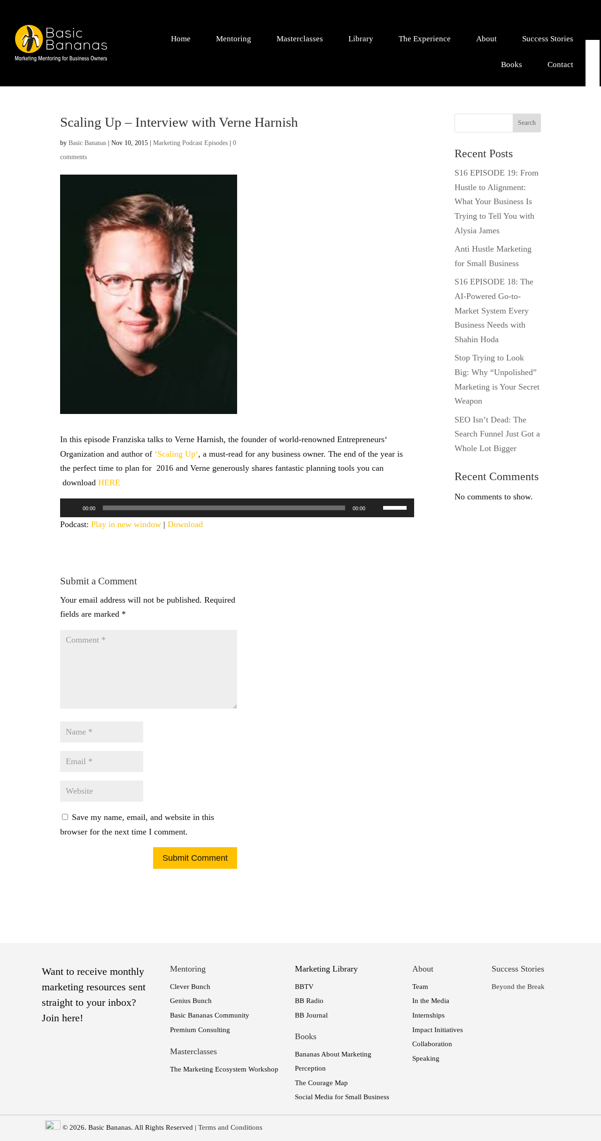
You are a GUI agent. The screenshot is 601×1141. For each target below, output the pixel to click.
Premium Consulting (200, 1030)
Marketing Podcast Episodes (190, 142)
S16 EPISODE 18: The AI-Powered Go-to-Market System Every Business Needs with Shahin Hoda (494, 310)
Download (185, 524)
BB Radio (309, 1000)
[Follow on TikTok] (593, 122)
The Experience (425, 38)
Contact (560, 64)
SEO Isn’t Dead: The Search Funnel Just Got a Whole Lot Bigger (497, 434)
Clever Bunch (190, 986)
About (486, 38)
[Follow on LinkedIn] (593, 62)
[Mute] (375, 508)
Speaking (425, 1058)
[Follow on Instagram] (593, 92)
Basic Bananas (87, 142)
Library (360, 38)
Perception (310, 1068)
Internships (428, 1015)
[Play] (72, 508)
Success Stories (547, 38)
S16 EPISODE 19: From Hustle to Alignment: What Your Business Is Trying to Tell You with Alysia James (497, 201)
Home (181, 38)
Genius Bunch (191, 1000)
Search (527, 122)
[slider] (396, 506)
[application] (237, 507)
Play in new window (126, 524)
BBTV (304, 986)
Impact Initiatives (437, 1030)
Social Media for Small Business (342, 1097)
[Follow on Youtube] (593, 77)
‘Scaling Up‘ (176, 454)
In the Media (430, 1000)
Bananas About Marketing (333, 1054)
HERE (109, 482)
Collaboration (432, 1044)
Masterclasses (300, 38)
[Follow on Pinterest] (593, 107)
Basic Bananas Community (209, 1015)
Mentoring (233, 38)
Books (511, 64)
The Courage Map (321, 1083)
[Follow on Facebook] (593, 47)
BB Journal (311, 1015)
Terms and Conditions (230, 1127)
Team (420, 986)
